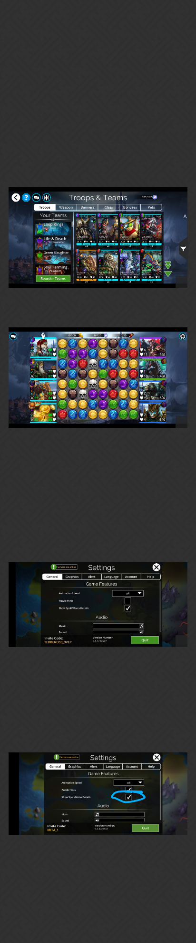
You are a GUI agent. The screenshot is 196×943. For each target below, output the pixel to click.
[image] (98, 237)
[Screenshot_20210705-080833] (98, 793)
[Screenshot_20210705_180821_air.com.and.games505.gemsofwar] (98, 604)
